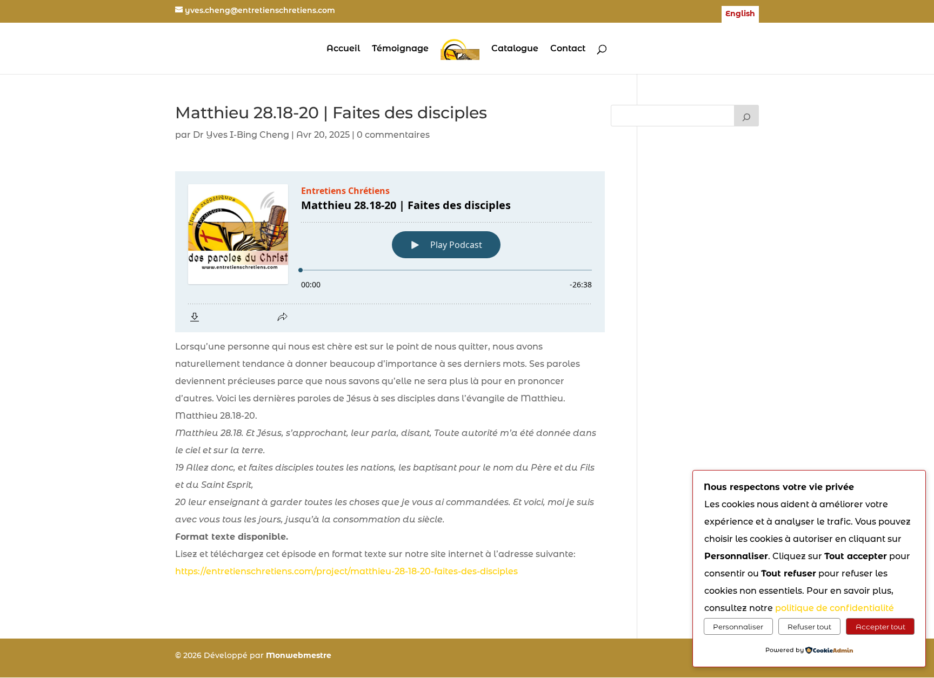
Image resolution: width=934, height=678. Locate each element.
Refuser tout (809, 626)
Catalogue (514, 49)
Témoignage (400, 49)
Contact (567, 49)
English (740, 14)
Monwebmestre (298, 655)
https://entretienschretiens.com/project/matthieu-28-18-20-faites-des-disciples (346, 571)
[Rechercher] (746, 115)
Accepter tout (880, 626)
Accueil (343, 49)
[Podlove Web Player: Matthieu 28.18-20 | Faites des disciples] (390, 251)
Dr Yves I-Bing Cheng (241, 135)
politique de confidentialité (834, 608)
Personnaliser (738, 626)
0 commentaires (393, 135)
